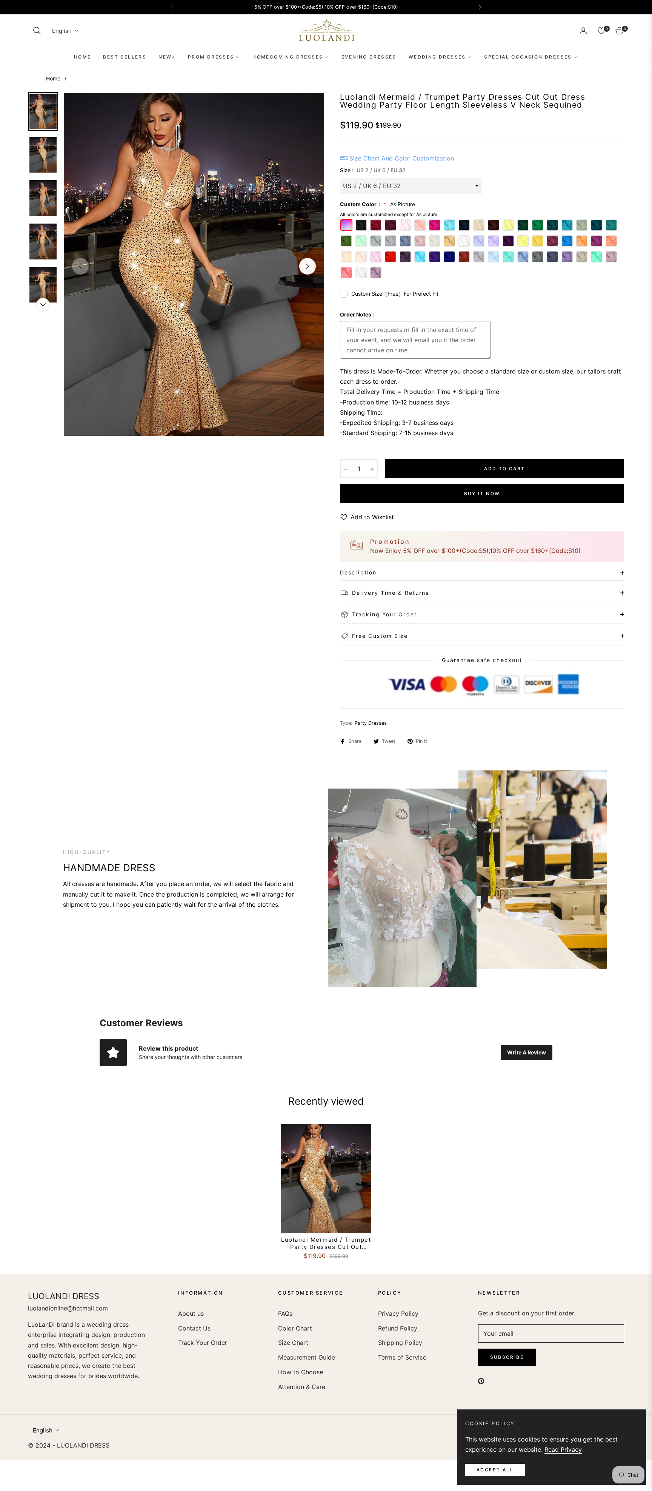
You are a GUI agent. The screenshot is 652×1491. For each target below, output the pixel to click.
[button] (37, 30)
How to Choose (300, 1372)
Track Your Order (202, 1342)
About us (191, 1313)
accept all (495, 1469)
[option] (194, 264)
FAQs (285, 1313)
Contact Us (194, 1328)
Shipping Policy (400, 1342)
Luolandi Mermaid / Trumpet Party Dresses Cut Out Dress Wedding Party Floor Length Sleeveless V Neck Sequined (326, 1243)
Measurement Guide (306, 1357)
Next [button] (307, 266)
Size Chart (293, 1342)
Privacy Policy (398, 1313)
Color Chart (295, 1328)
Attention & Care (301, 1387)
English (62, 30)
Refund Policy (397, 1328)
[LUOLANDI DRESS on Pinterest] (481, 1380)
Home (53, 78)
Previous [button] (80, 266)
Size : (373, 170)
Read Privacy (563, 1449)
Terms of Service (402, 1357)
